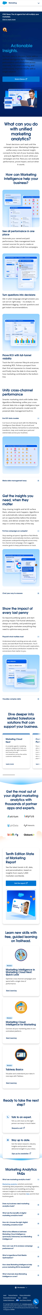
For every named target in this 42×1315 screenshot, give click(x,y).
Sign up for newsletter (20, 1153)
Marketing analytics (9, 1184)
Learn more (10, 764)
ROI (27, 1194)
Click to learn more (8, 19)
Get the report (19, 883)
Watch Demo (20, 79)
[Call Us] (36, 1302)
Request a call (17, 1128)
